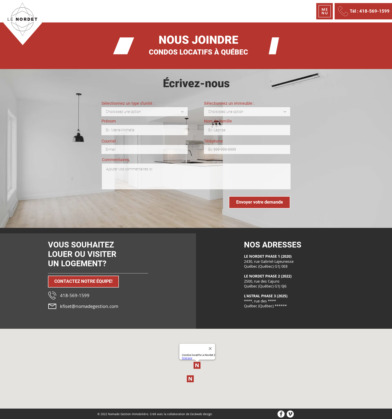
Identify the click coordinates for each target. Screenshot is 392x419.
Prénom (108, 121)
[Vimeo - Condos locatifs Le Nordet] (290, 414)
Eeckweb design (201, 414)
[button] (324, 11)
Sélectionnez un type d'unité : (127, 103)
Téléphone (213, 141)
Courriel (108, 141)
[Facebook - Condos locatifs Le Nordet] (281, 414)
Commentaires (115, 160)
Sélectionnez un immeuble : (229, 103)
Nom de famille (218, 121)
